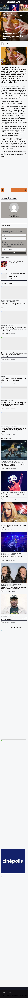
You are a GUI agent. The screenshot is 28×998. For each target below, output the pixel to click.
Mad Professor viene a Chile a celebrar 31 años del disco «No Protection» (13, 304)
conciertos (8, 300)
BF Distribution (12, 461)
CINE (18, 461)
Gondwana (3, 585)
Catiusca (4, 198)
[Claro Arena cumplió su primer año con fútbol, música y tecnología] (14, 368)
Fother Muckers (17, 426)
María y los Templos (11, 554)
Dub (13, 300)
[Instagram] (4, 992)
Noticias (5, 31)
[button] (2, 1)
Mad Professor (4, 301)
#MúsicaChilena (4, 325)
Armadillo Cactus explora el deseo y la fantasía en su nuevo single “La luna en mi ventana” (13, 404)
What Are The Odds (5, 523)
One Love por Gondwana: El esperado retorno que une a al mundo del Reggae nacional (13, 587)
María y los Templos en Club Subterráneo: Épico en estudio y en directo (14, 557)
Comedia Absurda (5, 462)
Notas (2, 493)
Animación (5, 461)
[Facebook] (1, 992)
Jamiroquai (19, 492)
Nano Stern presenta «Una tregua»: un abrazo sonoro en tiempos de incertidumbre (14, 354)
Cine (2, 461)
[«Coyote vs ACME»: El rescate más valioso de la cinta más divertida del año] (14, 450)
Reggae (12, 585)
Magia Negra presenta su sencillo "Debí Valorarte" (15, 262)
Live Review (3, 492)
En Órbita (16, 300)
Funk (14, 492)
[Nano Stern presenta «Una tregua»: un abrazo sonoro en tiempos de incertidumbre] (14, 343)
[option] (4, 7)
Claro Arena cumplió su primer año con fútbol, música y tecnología (13, 379)
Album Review (4, 522)
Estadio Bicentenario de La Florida (13, 584)
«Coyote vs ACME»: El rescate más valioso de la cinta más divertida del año (13, 465)
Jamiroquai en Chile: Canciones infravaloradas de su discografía (13, 495)
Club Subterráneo (16, 553)
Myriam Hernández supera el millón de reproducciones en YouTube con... (16, 275)
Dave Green (20, 462)
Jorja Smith (20, 522)
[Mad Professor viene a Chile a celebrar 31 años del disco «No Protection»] (14, 292)
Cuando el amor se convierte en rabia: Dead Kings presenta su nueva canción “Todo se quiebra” (14, 329)
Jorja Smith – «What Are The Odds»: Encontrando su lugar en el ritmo (13, 526)
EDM (16, 522)
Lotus (23, 492)
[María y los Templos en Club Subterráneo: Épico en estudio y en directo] (14, 542)
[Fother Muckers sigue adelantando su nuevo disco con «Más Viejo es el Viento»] (14, 418)
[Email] (9, 992)
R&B (25, 522)
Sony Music (13, 198)
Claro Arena (10, 492)
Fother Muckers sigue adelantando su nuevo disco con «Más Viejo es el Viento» (13, 429)
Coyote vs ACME (13, 462)
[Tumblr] (6, 992)
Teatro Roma (12, 301)
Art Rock (9, 553)
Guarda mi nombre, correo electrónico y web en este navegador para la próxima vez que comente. (13, 244)
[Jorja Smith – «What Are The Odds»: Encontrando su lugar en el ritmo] (14, 512)
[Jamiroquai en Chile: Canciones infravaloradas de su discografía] (14, 481)
